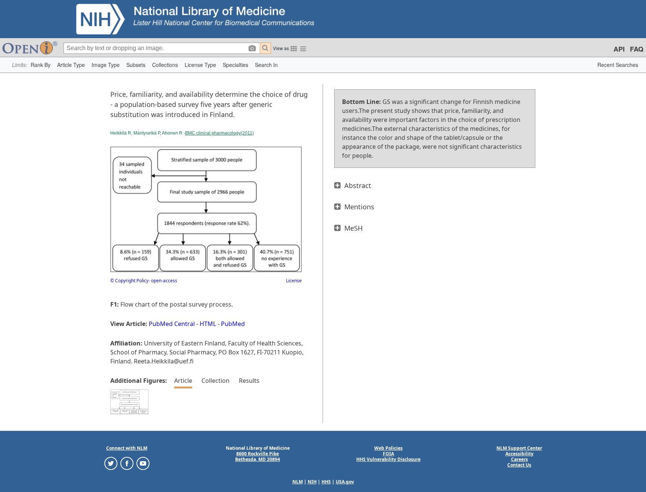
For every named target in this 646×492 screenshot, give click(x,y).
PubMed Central (172, 324)
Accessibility (519, 454)
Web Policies (388, 448)
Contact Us (519, 465)
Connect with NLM (126, 448)
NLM (297, 482)
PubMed (233, 324)
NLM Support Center (519, 448)
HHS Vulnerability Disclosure (388, 459)
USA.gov (345, 482)
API (619, 49)
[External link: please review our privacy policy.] (110, 463)
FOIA (388, 454)
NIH (312, 482)
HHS (326, 482)
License (294, 280)
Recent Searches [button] (617, 64)
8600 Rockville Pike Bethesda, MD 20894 (257, 456)
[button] (40, 65)
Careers (519, 459)
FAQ (636, 49)
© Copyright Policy (129, 280)
